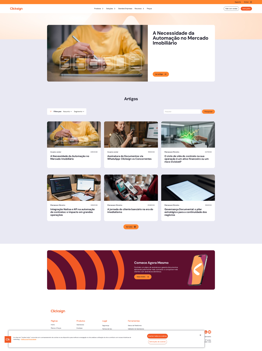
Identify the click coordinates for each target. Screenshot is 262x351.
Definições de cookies (157, 342)
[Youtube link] (209, 332)
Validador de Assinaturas (136, 329)
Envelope (79, 328)
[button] (99, 8)
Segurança (105, 325)
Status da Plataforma (135, 325)
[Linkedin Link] (205, 332)
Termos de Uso (107, 329)
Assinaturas (80, 325)
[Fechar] (200, 335)
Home (53, 325)
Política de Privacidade (28, 339)
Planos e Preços (56, 328)
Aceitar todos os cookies (157, 336)
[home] (16, 8)
